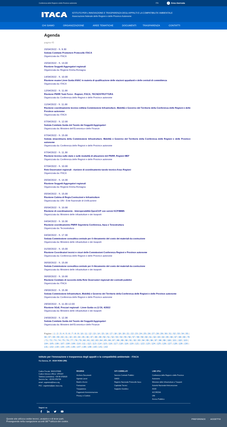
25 (145, 333)
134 (62, 347)
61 (150, 337)
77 (72, 340)
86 (109, 340)
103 (185, 340)
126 (164, 343)
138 (84, 347)
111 (84, 343)
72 (51, 340)
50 (104, 337)
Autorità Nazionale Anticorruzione (164, 385)
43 (75, 337)
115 (105, 343)
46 (87, 337)
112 (89, 343)
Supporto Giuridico (121, 389)
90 (126, 340)
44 (79, 337)
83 (97, 340)
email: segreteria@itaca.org (49, 382)
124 (153, 343)
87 (114, 340)
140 (95, 347)
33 (178, 333)
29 (161, 333)
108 (68, 343)
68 (180, 337)
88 (118, 340)
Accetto (215, 419)
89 (122, 340)
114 (99, 343)
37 (49, 337)
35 (187, 333)
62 (155, 337)
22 (132, 333)
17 (111, 333)
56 (129, 337)
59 (142, 337)
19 (119, 333)
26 (149, 333)
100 (169, 340)
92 (135, 340)
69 (184, 337)
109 (73, 343)
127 (170, 343)
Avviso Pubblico (158, 399)
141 (100, 347)
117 (115, 343)
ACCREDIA (156, 392)
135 (68, 347)
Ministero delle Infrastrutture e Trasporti (167, 382)
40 (62, 337)
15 (103, 333)
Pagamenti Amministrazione (87, 392)
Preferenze (199, 419)
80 (84, 340)
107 (62, 343)
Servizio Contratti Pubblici (124, 375)
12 (90, 333)
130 (186, 343)
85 (105, 340)
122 (142, 343)
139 (89, 347)
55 (125, 337)
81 (88, 340)
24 (140, 333)
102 (180, 340)
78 (76, 340)
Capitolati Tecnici (120, 385)
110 (78, 343)
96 (152, 340)
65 (167, 337)
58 (138, 337)
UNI (153, 396)
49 (100, 337)
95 (147, 340)
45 (83, 337)
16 (107, 333)
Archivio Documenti (83, 375)
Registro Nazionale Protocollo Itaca (127, 382)
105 (51, 343)
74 (59, 340)
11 (86, 333)
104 (46, 343)
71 (46, 340)
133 (57, 347)
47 (92, 337)
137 (79, 347)
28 (157, 333)
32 (174, 333)
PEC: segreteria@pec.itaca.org (50, 386)
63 (159, 337)
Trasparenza (81, 389)
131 (46, 347)
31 (170, 333)
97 (156, 340)
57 (134, 337)
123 (148, 343)
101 (174, 340)
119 (126, 343)
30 (166, 333)
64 (163, 337)
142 (106, 347)
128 (175, 343)
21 (128, 333)
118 (121, 343)
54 (121, 337)
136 (73, 347)
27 (153, 333)
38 (54, 337)
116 (110, 343)
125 (159, 343)
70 (188, 337)
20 (124, 333)
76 (67, 340)
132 (51, 347)
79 (80, 340)
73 (55, 340)
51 (108, 337)
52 (113, 337)
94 (143, 340)
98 (160, 340)
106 (57, 343)
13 (94, 333)
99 (164, 340)
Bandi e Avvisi (81, 382)
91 (131, 340)
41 (66, 337)
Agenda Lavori (81, 379)
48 (96, 337)
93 (139, 340)
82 (93, 340)
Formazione (80, 385)
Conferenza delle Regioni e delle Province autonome (58, 3)
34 (182, 333)
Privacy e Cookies (83, 396)
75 (63, 340)
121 (137, 343)
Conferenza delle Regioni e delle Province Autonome (168, 377)
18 (115, 333)
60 (146, 337)
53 (117, 337)
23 (136, 333)
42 (70, 337)
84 (101, 340)
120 (131, 343)
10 (82, 333)
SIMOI (116, 379)
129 (180, 343)
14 (98, 333)
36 (45, 337)
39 (58, 337)
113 (94, 343)
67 (176, 337)
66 (171, 337)
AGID (154, 389)
